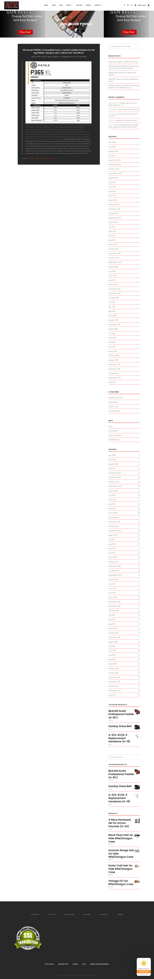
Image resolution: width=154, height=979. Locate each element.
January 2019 (113, 320)
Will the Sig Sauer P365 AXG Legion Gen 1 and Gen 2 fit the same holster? (123, 67)
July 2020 (111, 271)
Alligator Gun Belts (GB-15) (126, 120)
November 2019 (114, 293)
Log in (110, 426)
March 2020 (112, 284)
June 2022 (112, 187)
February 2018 (113, 355)
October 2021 (113, 213)
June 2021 (112, 231)
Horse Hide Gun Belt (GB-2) (128, 109)
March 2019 (112, 316)
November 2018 (114, 324)
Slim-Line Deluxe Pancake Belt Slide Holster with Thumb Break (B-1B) (123, 126)
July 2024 (111, 156)
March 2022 (112, 200)
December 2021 (114, 209)
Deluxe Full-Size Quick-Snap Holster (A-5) (122, 104)
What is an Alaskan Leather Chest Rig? (123, 62)
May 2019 (111, 307)
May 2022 (112, 191)
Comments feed (114, 435)
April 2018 (111, 347)
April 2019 (111, 311)
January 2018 (113, 360)
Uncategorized (65, 57)
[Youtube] (135, 5)
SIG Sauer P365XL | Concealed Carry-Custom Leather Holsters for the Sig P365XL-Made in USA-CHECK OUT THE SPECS (59, 51)
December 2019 (114, 289)
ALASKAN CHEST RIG (115, 398)
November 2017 (114, 369)
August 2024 (113, 151)
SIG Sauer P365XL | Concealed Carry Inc (40, 158)
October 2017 (113, 373)
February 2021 (113, 249)
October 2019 (113, 298)
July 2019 (111, 302)
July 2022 (111, 182)
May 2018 (111, 342)
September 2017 (114, 378)
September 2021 (114, 218)
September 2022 (115, 173)
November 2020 (114, 253)
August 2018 (113, 329)
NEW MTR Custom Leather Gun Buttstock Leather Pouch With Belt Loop (123, 86)
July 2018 (111, 333)
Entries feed (113, 431)
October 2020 (113, 258)
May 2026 (112, 142)
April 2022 (112, 196)
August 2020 (113, 267)
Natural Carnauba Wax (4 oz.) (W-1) (123, 115)
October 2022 (113, 169)
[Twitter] (128, 5)
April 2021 (111, 240)
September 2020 (115, 262)
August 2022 (113, 178)
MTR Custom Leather (50, 57)
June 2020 (112, 275)
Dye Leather (113, 402)
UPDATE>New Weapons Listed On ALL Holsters (122, 73)
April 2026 (112, 147)
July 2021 (111, 227)
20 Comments (80, 57)
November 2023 (114, 164)
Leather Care (113, 406)
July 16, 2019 (35, 57)
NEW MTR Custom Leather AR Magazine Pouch (123, 80)
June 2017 (112, 382)
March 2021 (112, 244)
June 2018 (112, 338)
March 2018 (112, 351)
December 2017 (114, 364)
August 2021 (113, 222)
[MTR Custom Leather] (11, 5)
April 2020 (112, 280)
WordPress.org (114, 440)
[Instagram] (131, 5)
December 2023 (114, 160)
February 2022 (113, 204)
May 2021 (111, 236)
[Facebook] (124, 5)
